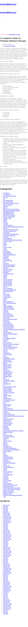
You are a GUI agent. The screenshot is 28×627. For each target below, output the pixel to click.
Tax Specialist (6, 466)
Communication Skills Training (10, 229)
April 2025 (5, 528)
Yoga (4, 496)
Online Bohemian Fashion (9, 386)
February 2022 (6, 583)
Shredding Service (7, 447)
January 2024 (6, 549)
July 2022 (5, 575)
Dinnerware (6, 256)
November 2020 (7, 605)
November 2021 (7, 587)
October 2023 (6, 553)
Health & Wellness (7, 306)
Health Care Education (8, 309)
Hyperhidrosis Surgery (8, 326)
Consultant (6, 237)
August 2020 (6, 609)
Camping (5, 222)
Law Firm (5, 350)
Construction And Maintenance (11, 234)
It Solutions (6, 339)
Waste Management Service (10, 485)
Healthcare (6, 310)
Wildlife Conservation (8, 492)
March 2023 (6, 564)
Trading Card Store (8, 474)
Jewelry (5, 341)
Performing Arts (7, 398)
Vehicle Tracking (7, 480)
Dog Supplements (7, 260)
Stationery (5, 455)
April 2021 (5, 597)
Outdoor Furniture (7, 389)
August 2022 (6, 574)
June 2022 (5, 577)
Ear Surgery (6, 263)
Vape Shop (5, 479)
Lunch (4, 356)
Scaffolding (6, 438)
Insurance (5, 331)
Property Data (6, 413)
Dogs (4, 262)
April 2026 (5, 511)
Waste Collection (7, 483)
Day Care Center (7, 247)
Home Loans (6, 317)
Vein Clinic (5, 482)
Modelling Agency (7, 373)
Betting (5, 207)
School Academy (7, 441)
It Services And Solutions (9, 338)
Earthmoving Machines (9, 266)
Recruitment (6, 429)
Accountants (6, 193)
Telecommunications (8, 467)
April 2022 (5, 580)
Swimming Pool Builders (9, 463)
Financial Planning (7, 284)
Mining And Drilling (7, 372)
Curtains (5, 244)
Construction (6, 232)
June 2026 (5, 508)
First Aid (5, 287)
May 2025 (5, 527)
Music (4, 378)
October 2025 (6, 520)
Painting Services (7, 395)
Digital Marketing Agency (9, 254)
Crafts (4, 243)
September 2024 (7, 539)
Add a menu (6, 18)
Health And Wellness (8, 307)
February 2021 (6, 600)
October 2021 (6, 588)
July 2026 (5, 506)
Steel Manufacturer (8, 457)
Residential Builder (7, 432)
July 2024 (5, 542)
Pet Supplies (6, 401)
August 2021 (6, 591)
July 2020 (5, 610)
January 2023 (6, 566)
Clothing (5, 228)
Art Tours (5, 197)
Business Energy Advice (9, 216)
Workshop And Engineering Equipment (12, 495)
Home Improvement (8, 316)
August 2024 (6, 540)
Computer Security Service (9, 231)
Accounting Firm (7, 194)
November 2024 (7, 536)
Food (4, 293)
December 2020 (7, 603)
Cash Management (8, 225)
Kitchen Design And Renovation (11, 344)
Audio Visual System (8, 202)
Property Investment (8, 419)
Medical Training (16, 34)
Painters (5, 394)
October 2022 (6, 571)
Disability (5, 257)
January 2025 (6, 533)
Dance (4, 246)
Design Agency (7, 251)
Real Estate (6, 427)
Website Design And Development (11, 488)
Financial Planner (7, 281)
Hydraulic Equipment (8, 325)
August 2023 (6, 556)
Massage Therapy (7, 361)
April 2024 (5, 546)
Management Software (9, 359)
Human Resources (7, 323)
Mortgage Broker (7, 376)
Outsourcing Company (8, 392)
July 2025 (5, 524)
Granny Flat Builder (8, 301)
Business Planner (7, 218)
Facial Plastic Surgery (8, 273)
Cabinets (5, 219)
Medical (5, 363)
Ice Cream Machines (8, 328)
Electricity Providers (8, 269)
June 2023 (5, 559)
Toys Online (6, 473)
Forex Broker (6, 294)
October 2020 (6, 606)
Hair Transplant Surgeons (9, 303)
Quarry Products (7, 425)
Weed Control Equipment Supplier (11, 489)
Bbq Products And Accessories (11, 203)
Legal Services (6, 353)
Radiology (5, 426)
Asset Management (8, 200)
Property (5, 411)
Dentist (5, 248)
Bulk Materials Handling (9, 215)
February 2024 (6, 547)
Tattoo (5, 464)
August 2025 (6, 522)
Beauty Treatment (7, 204)
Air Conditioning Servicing (9, 196)
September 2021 (7, 590)
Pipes (4, 403)
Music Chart (6, 379)
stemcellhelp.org (8, 4)
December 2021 (7, 586)
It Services (5, 337)
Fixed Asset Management (9, 290)
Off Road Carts (7, 383)
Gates (4, 300)
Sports (4, 454)
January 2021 (6, 602)
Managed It (6, 357)
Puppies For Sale (7, 422)
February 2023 (6, 565)
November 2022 (7, 569)
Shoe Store (6, 445)
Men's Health (6, 370)
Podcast (5, 407)
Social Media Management (10, 448)
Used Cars (5, 476)
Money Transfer (7, 375)
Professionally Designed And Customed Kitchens (15, 410)
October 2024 (6, 537)
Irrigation (5, 335)
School (5, 439)
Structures (5, 460)
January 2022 (6, 584)
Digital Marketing (7, 253)
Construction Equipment (9, 235)
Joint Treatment (7, 342)
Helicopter (5, 312)
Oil (3, 385)
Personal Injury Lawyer (9, 400)
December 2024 (7, 534)
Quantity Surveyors (8, 423)
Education (5, 268)
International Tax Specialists (10, 334)
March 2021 (6, 599)
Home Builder (6, 313)
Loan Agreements (7, 354)
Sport (4, 452)
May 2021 (5, 596)
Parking (5, 397)
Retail (4, 433)
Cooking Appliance (7, 238)
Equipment (5, 272)
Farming (5, 275)
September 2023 (7, 555)
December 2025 (7, 517)
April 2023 (5, 562)
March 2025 (6, 530)
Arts (4, 199)
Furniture (5, 298)
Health (4, 304)
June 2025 (5, 525)
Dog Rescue (6, 259)
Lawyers (5, 351)
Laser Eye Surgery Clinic (9, 348)
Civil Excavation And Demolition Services (13, 226)
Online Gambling (7, 388)
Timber (5, 470)
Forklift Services (7, 297)
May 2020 (5, 613)
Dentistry (5, 250)
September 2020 (7, 608)
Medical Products (7, 364)
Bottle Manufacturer (8, 213)
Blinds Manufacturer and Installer (11, 210)
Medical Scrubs (7, 366)
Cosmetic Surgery (7, 241)
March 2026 (6, 512)
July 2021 (5, 593)
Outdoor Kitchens (7, 391)
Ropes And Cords (7, 435)
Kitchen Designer (7, 345)
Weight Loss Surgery (8, 491)
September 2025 (7, 521)
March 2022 (6, 581)
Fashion (5, 276)
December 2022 (7, 568)
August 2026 (6, 505)
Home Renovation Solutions (10, 319)
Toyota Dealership (7, 471)
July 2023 (5, 558)
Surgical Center (7, 461)
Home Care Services (8, 315)
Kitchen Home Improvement (10, 347)
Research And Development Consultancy (13, 430)
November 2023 (7, 552)
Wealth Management (8, 486)
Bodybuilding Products (8, 212)
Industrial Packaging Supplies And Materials (14, 329)
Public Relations (7, 420)
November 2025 (7, 518)
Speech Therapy (7, 451)
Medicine (5, 369)
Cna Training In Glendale (9, 46)
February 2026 (6, 514)
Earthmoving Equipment (9, 265)
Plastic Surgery (6, 405)
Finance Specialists (8, 279)
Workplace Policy (7, 493)
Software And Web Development (11, 449)
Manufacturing (6, 360)
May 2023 (5, 561)
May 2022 (5, 578)
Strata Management (8, 458)
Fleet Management (8, 291)
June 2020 (5, 612)
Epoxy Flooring (7, 270)
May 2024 (5, 544)
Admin (10, 34)
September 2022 (7, 572)
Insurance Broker (7, 332)
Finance (5, 278)
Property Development (9, 414)
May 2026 (5, 509)
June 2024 (5, 543)
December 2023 (7, 550)
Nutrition (5, 382)
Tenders (5, 469)
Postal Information (8, 408)
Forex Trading (6, 295)
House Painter (6, 322)
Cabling (5, 221)
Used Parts (6, 477)
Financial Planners (7, 282)
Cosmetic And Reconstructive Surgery (12, 240)
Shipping (5, 444)
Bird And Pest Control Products (11, 209)
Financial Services (7, 285)
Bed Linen (5, 206)
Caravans (5, 224)
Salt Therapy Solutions (8, 436)
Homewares (6, 320)
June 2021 (5, 594)
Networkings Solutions (8, 381)
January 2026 (6, 515)
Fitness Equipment (7, 288)
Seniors (5, 442)
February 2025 (6, 531)
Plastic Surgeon (7, 404)
